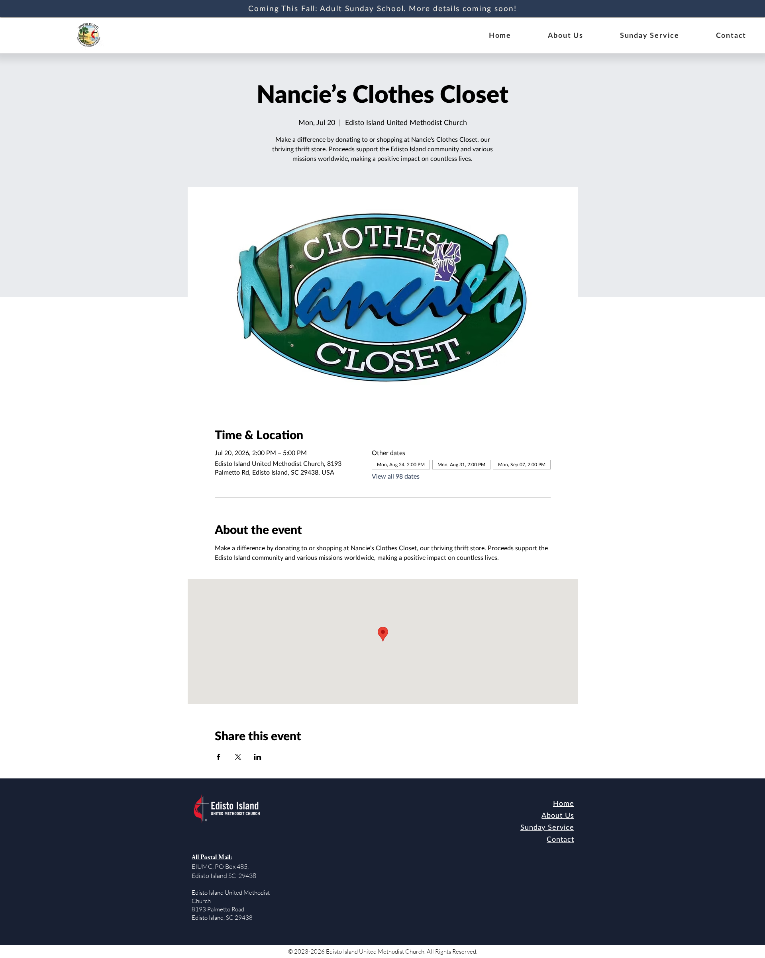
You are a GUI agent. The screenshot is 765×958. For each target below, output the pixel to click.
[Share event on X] (238, 757)
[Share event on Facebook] (218, 757)
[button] (565, 35)
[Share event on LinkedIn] (257, 757)
